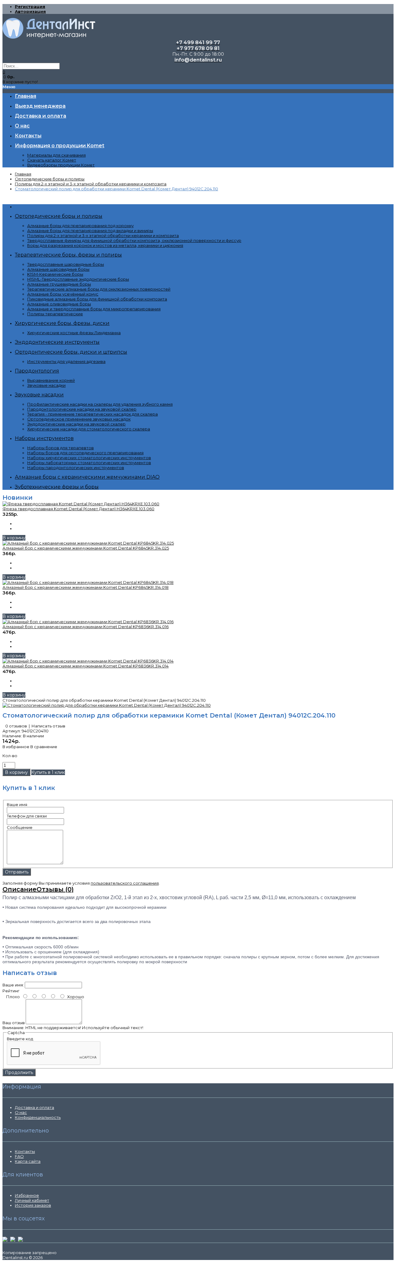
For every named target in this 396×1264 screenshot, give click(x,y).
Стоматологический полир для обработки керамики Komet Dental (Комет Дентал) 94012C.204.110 (116, 188)
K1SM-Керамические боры (55, 274)
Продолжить (19, 1072)
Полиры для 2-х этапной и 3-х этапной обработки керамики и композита (90, 183)
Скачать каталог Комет (51, 159)
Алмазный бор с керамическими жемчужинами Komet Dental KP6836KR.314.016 (85, 626)
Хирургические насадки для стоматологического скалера (88, 428)
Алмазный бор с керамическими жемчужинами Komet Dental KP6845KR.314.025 (85, 548)
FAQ (19, 1156)
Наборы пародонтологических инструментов (75, 467)
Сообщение (19, 827)
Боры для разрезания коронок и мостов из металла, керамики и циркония (105, 245)
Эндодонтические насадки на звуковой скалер (76, 423)
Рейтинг (10, 990)
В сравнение (43, 746)
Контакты (25, 1151)
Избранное (27, 1195)
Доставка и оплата (34, 1107)
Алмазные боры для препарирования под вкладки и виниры (90, 230)
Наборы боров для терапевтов (60, 447)
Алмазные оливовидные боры (59, 303)
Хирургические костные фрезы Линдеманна (74, 332)
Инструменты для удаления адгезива (66, 361)
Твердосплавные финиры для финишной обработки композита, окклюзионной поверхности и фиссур (134, 240)
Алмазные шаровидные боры (58, 269)
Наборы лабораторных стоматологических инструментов (89, 462)
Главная (23, 173)
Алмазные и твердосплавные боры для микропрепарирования (94, 308)
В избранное (15, 746)
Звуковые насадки (46, 385)
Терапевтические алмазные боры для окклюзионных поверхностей (98, 289)
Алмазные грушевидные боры (59, 284)
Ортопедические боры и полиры (49, 178)
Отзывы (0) (55, 889)
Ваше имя (17, 804)
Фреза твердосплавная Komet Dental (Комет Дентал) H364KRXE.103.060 (78, 508)
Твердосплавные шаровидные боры (65, 264)
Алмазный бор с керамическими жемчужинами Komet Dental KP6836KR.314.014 (85, 665)
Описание (19, 889)
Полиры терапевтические (55, 313)
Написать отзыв (48, 725)
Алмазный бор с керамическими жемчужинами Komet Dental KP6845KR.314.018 (85, 587)
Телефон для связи (27, 815)
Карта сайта (28, 1161)
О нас (21, 1112)
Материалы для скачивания (56, 155)
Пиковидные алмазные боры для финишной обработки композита (97, 298)
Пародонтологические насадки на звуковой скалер (81, 409)
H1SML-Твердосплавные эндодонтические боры (78, 279)
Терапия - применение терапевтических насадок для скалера (92, 414)
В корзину (13, 538)
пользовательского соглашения (125, 883)
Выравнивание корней (51, 380)
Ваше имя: (13, 984)
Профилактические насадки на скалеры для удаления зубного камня (100, 404)
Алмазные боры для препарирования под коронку (80, 225)
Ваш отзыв (13, 1022)
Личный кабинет (32, 1200)
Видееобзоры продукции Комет (61, 164)
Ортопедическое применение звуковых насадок (79, 418)
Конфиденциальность (38, 1117)
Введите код (20, 1038)
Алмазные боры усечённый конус (62, 293)
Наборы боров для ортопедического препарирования (85, 452)
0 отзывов (16, 725)
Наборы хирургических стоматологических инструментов (89, 457)
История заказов (33, 1205)
